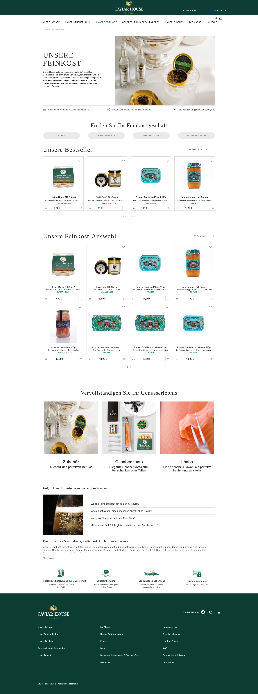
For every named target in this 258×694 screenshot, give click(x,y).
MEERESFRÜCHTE (106, 135)
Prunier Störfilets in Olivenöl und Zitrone (150, 348)
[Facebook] (203, 612)
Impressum (168, 662)
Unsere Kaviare (45, 627)
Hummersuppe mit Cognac (194, 197)
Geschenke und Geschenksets (52, 648)
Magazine (105, 662)
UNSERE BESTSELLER (197, 135)
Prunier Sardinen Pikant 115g (150, 197)
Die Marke (105, 627)
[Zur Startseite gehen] (129, 7)
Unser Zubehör (45, 655)
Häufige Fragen (170, 641)
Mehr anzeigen (49, 558)
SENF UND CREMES (151, 135)
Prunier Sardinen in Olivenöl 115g (194, 347)
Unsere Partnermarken (111, 634)
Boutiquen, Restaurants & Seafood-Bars (120, 655)
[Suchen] (211, 18)
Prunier (104, 641)
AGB (165, 648)
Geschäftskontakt (171, 634)
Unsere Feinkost (45, 641)
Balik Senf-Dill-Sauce (107, 197)
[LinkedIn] (218, 612)
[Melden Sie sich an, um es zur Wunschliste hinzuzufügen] (80, 160)
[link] (63, 183)
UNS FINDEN (191, 11)
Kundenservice (170, 627)
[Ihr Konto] (216, 18)
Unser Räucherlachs (48, 634)
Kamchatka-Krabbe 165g (63, 347)
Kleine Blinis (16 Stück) (63, 197)
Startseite (46, 30)
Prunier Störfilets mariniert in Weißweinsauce (106, 348)
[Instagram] (211, 612)
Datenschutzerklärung (174, 655)
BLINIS (61, 135)
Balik (102, 648)
